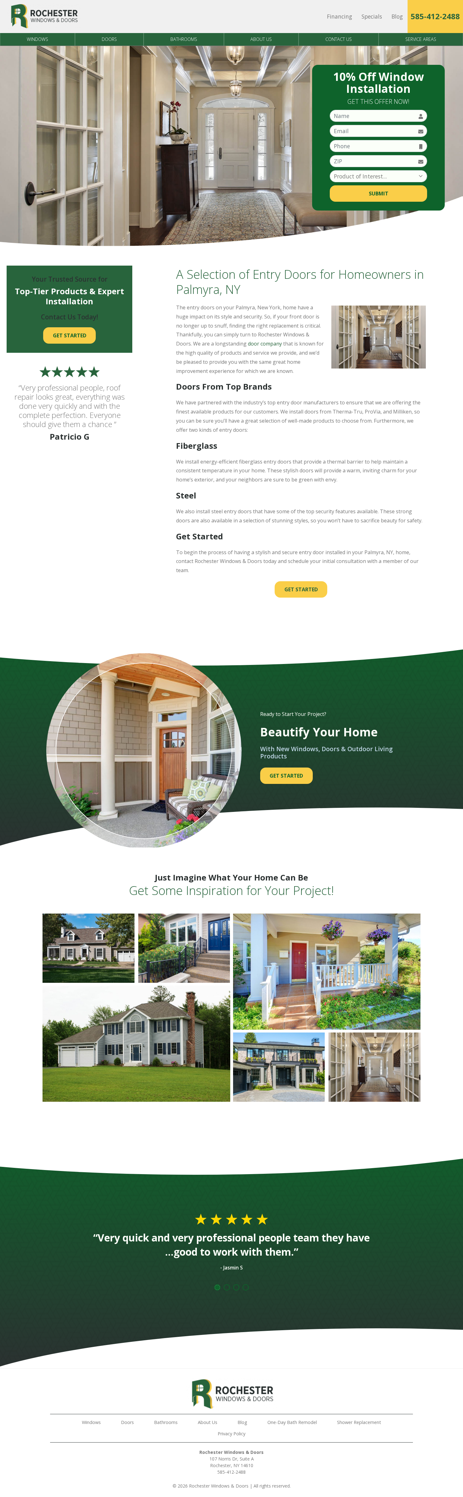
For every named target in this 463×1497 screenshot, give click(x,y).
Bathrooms (183, 39)
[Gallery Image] (88, 948)
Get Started (301, 589)
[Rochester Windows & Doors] (43, 16)
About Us (261, 39)
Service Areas (420, 39)
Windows (37, 39)
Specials (372, 16)
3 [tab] (236, 1287)
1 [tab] (217, 1287)
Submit (378, 193)
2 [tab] (226, 1287)
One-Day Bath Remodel (292, 1422)
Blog (397, 16)
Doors (109, 39)
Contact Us (338, 39)
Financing (339, 16)
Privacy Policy (231, 1434)
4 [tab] (245, 1287)
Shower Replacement (359, 1422)
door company (265, 343)
